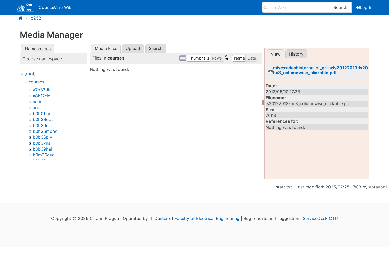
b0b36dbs (43, 125)
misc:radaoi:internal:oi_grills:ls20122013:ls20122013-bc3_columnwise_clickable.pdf (329, 70)
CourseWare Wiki (56, 7)
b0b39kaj (42, 149)
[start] (22, 18)
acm (37, 101)
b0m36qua (44, 154)
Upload (133, 48)
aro (36, 107)
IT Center (158, 218)
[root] (30, 73)
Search (340, 7)
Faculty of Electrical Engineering (207, 218)
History (296, 54)
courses (36, 81)
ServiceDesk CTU (320, 218)
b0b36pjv (42, 137)
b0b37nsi (42, 143)
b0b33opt (43, 119)
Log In (366, 7)
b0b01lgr (42, 113)
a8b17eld (42, 95)
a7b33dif (42, 89)
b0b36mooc (45, 131)
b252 (36, 18)
